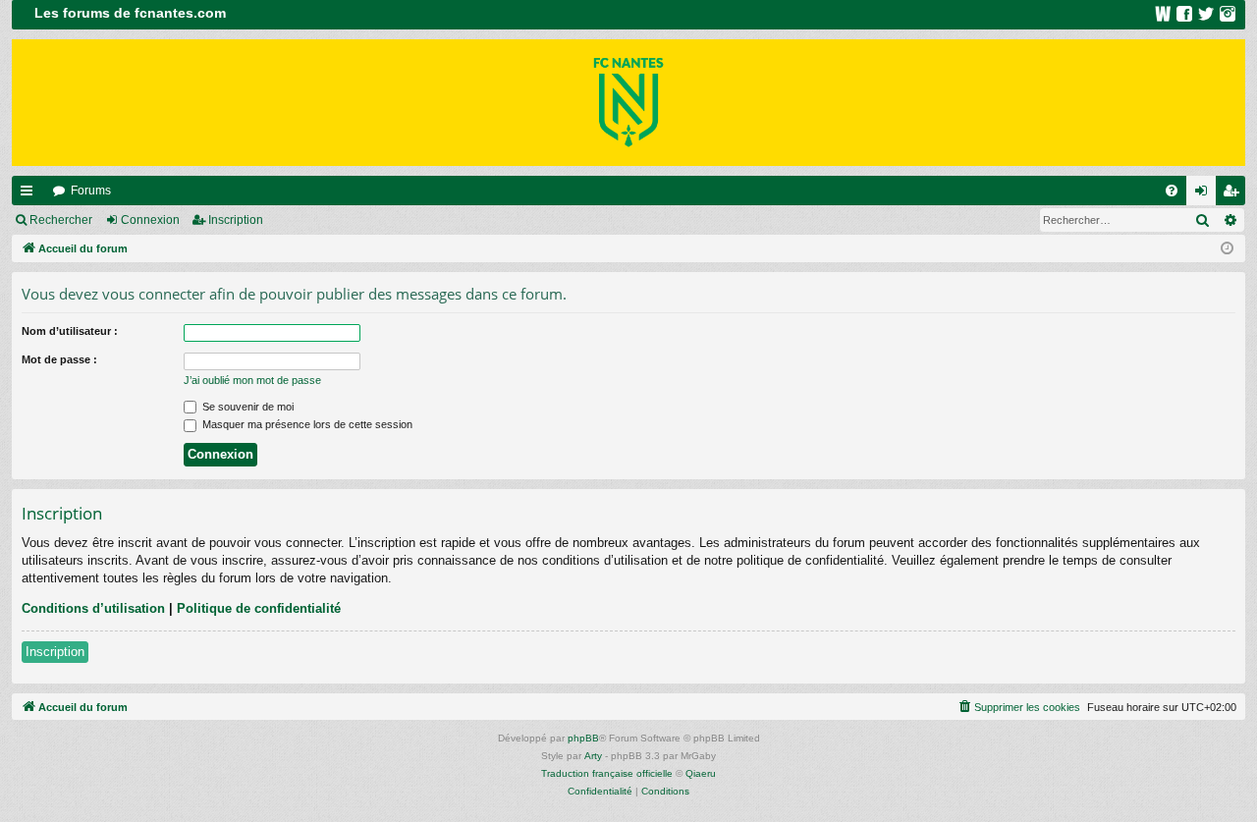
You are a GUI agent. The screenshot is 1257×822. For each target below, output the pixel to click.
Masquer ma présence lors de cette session (305, 424)
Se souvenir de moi (246, 406)
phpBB (583, 738)
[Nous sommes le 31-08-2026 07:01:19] (1227, 249)
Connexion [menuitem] (1205, 194)
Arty (593, 755)
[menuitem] (1171, 190)
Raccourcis (30, 194)
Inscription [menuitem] (1234, 194)
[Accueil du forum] (628, 102)
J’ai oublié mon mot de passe (252, 380)
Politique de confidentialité (259, 608)
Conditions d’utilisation (93, 608)
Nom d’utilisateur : (70, 331)
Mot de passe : (59, 359)
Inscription (235, 220)
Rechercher (60, 220)
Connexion (150, 220)
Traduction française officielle (607, 773)
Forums (91, 190)
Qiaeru (700, 773)
